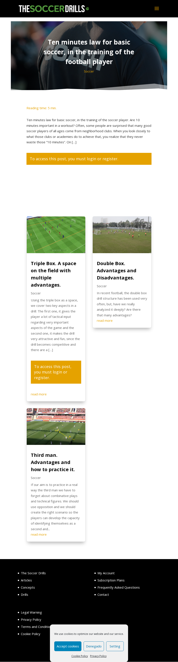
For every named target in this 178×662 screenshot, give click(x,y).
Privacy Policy (98, 656)
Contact (103, 594)
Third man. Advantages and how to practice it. (53, 462)
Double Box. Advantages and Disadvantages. (116, 270)
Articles (26, 580)
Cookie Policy (79, 656)
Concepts (28, 587)
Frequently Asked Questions (118, 587)
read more (39, 394)
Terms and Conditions (37, 626)
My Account (106, 573)
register (109, 158)
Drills (24, 594)
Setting (115, 646)
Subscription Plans (111, 580)
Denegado (94, 646)
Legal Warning (31, 612)
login (91, 158)
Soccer (89, 71)
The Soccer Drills (33, 573)
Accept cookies (68, 646)
